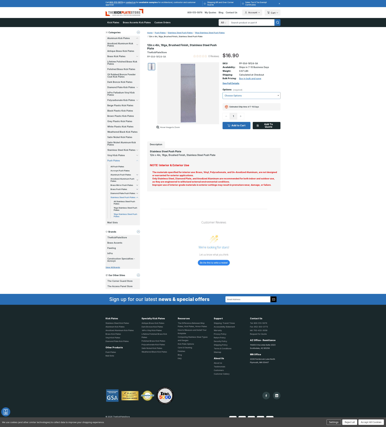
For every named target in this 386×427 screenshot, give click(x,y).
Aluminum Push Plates (121, 174)
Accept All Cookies (371, 422)
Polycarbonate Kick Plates (153, 344)
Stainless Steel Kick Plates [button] (121, 150)
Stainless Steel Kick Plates (117, 323)
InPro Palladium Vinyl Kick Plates (121, 93)
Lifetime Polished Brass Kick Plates (122, 62)
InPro (110, 253)
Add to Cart (238, 125)
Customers (219, 370)
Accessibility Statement (224, 327)
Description (156, 144)
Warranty (218, 330)
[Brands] (138, 231)
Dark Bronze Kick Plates (119, 82)
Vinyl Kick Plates (113, 337)
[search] (277, 22)
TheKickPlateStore (117, 237)
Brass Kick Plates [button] (116, 56)
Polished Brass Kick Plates (121, 69)
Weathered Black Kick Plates (122, 132)
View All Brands (113, 267)
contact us (131, 2)
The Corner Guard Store (120, 281)
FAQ (180, 358)
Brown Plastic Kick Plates (120, 116)
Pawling (111, 248)
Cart (273, 12)
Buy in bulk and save (250, 78)
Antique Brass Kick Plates (120, 51)
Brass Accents (114, 242)
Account (252, 12)
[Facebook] (266, 396)
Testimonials (219, 367)
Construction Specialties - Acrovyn (121, 259)
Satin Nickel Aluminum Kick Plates (121, 143)
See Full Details (231, 83)
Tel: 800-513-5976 (258, 323)
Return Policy (220, 337)
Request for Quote (258, 334)
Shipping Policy (221, 345)
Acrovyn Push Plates (120, 170)
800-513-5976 (116, 2)
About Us (218, 363)
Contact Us (231, 12)
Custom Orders (162, 22)
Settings (334, 422)
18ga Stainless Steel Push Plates (125, 215)
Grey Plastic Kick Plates (119, 121)
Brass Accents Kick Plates (137, 22)
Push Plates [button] (113, 160)
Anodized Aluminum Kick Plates (120, 330)
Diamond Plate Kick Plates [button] (121, 87)
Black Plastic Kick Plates (120, 110)
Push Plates (111, 352)
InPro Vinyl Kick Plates (152, 330)
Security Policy (220, 341)
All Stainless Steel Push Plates (124, 202)
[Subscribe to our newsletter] (273, 299)
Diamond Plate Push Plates (123, 193)
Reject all (350, 422)
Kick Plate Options (186, 344)
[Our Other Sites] (138, 275)
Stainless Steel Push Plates (123, 197)
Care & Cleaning (185, 347)
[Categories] (138, 32)
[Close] (278, 3)
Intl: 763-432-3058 (258, 330)
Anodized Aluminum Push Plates (122, 180)
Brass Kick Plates (113, 334)
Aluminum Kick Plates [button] (118, 38)
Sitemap (217, 352)
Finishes (181, 351)
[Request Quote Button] (5, 411)
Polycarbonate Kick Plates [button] (121, 100)
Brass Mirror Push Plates (122, 185)
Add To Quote (268, 125)
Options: (232, 89)
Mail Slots (112, 222)
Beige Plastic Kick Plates (120, 105)
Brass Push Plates (119, 189)
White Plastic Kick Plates (120, 126)
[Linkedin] (276, 395)
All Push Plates (117, 166)
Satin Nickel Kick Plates (119, 137)
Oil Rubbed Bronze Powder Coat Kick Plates (121, 75)
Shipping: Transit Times (224, 323)
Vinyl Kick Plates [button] (116, 155)
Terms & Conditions (222, 348)
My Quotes (210, 12)
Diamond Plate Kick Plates (117, 341)
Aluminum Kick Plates (115, 327)
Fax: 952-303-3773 (259, 327)
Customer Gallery (221, 374)
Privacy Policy (220, 334)
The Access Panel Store (120, 286)
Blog (221, 12)
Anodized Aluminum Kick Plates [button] (120, 44)
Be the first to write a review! (214, 262)
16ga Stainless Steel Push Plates (125, 209)
